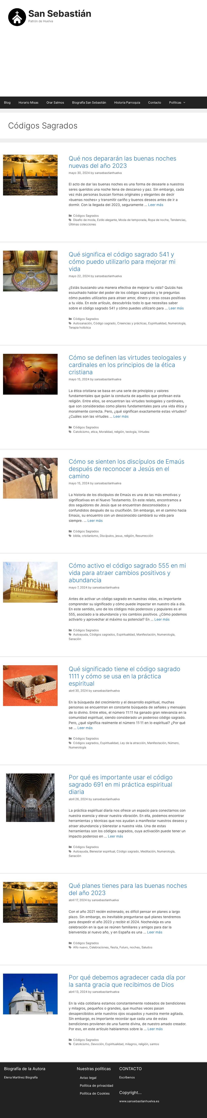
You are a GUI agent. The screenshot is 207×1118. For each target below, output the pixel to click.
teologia (131, 431)
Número (173, 743)
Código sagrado (104, 323)
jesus (119, 535)
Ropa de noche (158, 220)
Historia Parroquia (127, 102)
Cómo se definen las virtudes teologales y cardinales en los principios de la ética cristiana (127, 365)
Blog (7, 102)
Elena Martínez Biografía (21, 1077)
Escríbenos (127, 1077)
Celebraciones (99, 947)
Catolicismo (81, 431)
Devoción (97, 1044)
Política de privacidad (96, 1085)
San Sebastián (59, 13)
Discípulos (107, 535)
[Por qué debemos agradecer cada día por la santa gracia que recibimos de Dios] (30, 1013)
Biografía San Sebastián (89, 102)
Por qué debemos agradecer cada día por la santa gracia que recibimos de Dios (127, 981)
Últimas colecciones (82, 224)
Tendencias (178, 220)
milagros (131, 1044)
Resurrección (144, 535)
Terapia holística (80, 327)
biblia (76, 535)
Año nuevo (80, 947)
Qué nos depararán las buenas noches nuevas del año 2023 (122, 162)
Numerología (176, 323)
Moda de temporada (132, 220)
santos (154, 1044)
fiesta (114, 947)
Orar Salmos (55, 102)
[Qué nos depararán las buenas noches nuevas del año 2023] (30, 194)
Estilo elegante (107, 220)
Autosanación (82, 323)
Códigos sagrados (102, 634)
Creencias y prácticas (132, 323)
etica (94, 431)
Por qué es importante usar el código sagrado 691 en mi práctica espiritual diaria (121, 784)
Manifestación (145, 634)
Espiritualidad (157, 323)
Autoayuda (80, 634)
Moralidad (106, 431)
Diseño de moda (84, 220)
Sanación (75, 639)
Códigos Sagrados (86, 215)
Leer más (155, 205)
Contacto (154, 102)
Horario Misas (28, 102)
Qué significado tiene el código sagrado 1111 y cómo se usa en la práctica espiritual (124, 676)
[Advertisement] (103, 64)
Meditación (147, 851)
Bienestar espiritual (102, 851)
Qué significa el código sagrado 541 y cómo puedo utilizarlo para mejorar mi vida (122, 261)
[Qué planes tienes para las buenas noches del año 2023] (30, 921)
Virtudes (143, 431)
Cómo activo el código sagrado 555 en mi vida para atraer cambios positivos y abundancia (127, 573)
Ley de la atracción (133, 743)
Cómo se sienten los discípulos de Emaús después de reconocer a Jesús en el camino (126, 469)
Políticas (175, 102)
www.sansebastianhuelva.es (139, 1101)
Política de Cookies (95, 1093)
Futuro (123, 947)
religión (119, 431)
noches (135, 947)
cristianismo (90, 535)
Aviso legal (88, 1078)
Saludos (147, 947)
